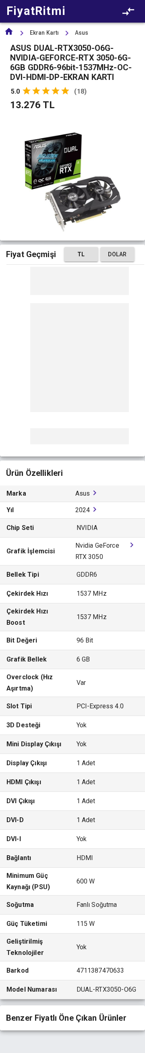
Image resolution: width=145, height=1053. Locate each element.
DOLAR (117, 254)
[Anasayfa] (9, 34)
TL (81, 254)
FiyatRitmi (36, 11)
